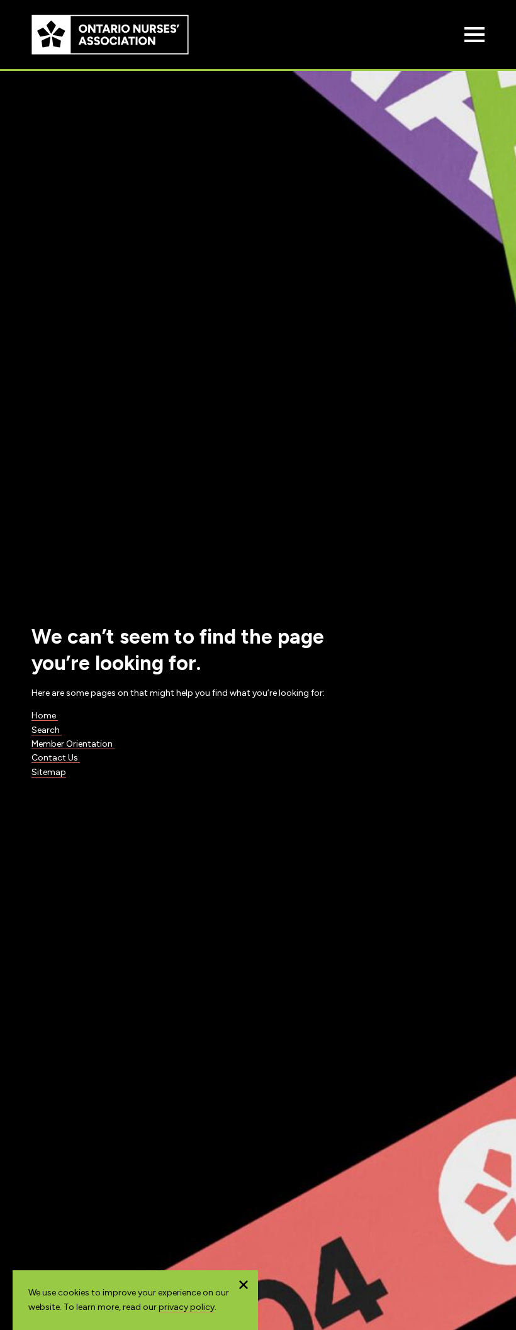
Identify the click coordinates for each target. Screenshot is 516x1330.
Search (46, 730)
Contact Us (55, 757)
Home (44, 715)
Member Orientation (73, 744)
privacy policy (187, 1307)
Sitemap (48, 772)
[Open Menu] (474, 35)
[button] (243, 1284)
